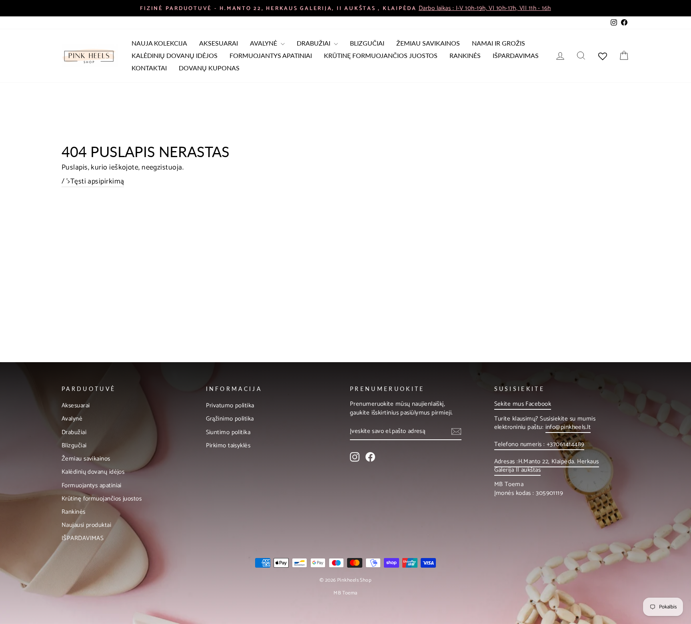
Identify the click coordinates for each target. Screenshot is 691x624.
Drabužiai (314, 43)
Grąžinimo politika (230, 419)
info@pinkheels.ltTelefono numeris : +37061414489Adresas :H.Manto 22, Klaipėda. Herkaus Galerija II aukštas (546, 448)
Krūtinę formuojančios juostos (380, 55)
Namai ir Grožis (498, 43)
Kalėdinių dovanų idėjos (175, 55)
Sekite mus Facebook (522, 404)
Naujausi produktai (86, 525)
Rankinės (465, 55)
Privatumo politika (230, 406)
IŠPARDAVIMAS (516, 55)
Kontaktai (149, 68)
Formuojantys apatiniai (271, 55)
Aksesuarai (218, 43)
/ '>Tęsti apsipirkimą (93, 182)
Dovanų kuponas (209, 68)
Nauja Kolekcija (159, 43)
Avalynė (264, 43)
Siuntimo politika (228, 432)
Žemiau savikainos (428, 43)
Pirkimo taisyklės (228, 446)
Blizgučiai (367, 43)
